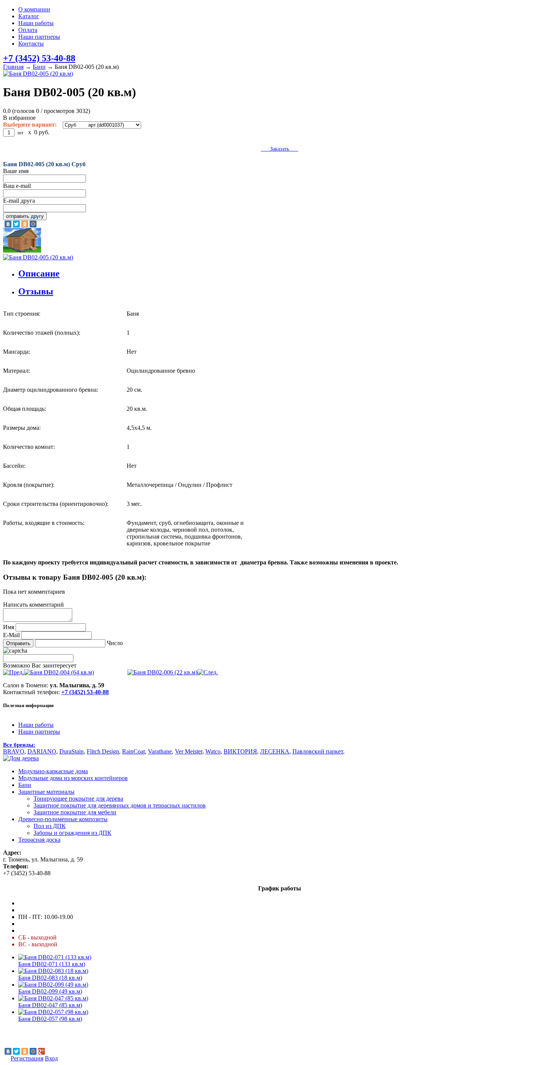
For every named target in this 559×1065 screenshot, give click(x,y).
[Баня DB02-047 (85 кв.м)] (53, 998)
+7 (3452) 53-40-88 (39, 58)
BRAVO (13, 751)
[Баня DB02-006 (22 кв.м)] (172, 672)
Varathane (160, 751)
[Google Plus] (41, 1051)
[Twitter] (16, 224)
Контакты (31, 43)
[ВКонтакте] (8, 224)
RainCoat (133, 751)
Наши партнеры (39, 36)
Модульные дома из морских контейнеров (73, 778)
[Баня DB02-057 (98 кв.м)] (53, 1012)
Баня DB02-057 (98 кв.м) (50, 1019)
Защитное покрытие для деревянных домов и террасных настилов (119, 805)
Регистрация (27, 1058)
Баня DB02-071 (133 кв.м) (51, 964)
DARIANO (41, 751)
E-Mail (11, 635)
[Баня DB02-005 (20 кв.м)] (279, 73)
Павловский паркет (317, 751)
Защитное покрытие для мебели (74, 812)
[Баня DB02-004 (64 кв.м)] (48, 672)
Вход (51, 1058)
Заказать (279, 149)
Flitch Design (103, 751)
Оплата (27, 30)
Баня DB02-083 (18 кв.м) (50, 977)
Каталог (28, 16)
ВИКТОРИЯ (240, 751)
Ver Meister (188, 751)
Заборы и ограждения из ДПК (72, 833)
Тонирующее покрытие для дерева (78, 798)
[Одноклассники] (24, 224)
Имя (8, 627)
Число (115, 643)
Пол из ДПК (49, 826)
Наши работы (36, 23)
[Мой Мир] (33, 224)
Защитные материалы (46, 791)
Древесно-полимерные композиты (63, 819)
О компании (34, 9)
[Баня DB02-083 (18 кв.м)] (53, 971)
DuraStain (71, 751)
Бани (39, 67)
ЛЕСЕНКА (274, 751)
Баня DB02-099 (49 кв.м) (50, 991)
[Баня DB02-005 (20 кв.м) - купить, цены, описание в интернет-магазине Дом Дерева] (21, 758)
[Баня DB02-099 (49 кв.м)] (53, 984)
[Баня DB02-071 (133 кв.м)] (54, 957)
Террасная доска (39, 839)
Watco (213, 751)
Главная (13, 67)
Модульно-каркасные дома (53, 771)
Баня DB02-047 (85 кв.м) (50, 1005)
